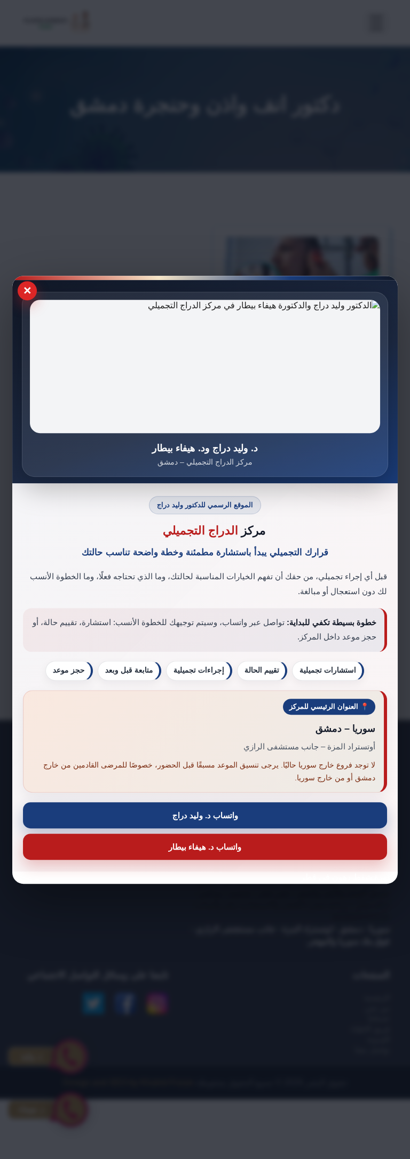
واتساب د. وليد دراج (205, 815)
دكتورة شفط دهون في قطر (349, 877)
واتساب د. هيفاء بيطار (205, 846)
